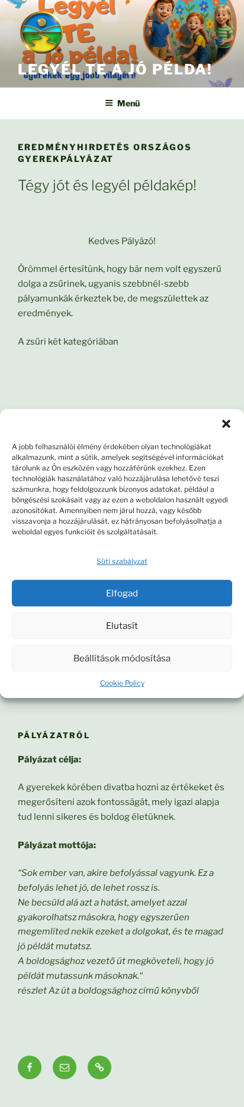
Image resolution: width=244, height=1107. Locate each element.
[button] (226, 424)
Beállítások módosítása (122, 658)
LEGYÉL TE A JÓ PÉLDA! (115, 69)
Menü (128, 103)
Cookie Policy (122, 683)
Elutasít (122, 626)
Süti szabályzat (122, 561)
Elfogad (122, 593)
